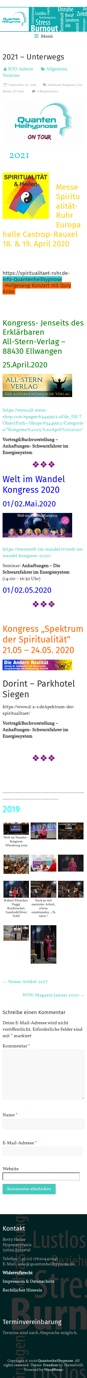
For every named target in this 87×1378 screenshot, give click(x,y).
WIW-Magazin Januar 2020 (53, 995)
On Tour (18, 91)
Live (79, 85)
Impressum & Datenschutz (29, 1282)
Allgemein (56, 69)
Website (11, 1169)
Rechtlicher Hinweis (22, 1290)
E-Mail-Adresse (20, 1143)
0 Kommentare (47, 91)
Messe (7, 91)
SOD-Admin (20, 69)
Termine (11, 75)
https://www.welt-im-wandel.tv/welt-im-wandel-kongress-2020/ (43, 552)
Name (10, 1115)
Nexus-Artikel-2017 (25, 982)
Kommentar (16, 1046)
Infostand (54, 85)
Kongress (68, 85)
